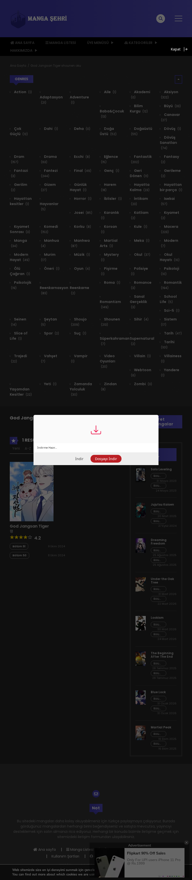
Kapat (175, 49)
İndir (79, 458)
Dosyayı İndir (106, 458)
